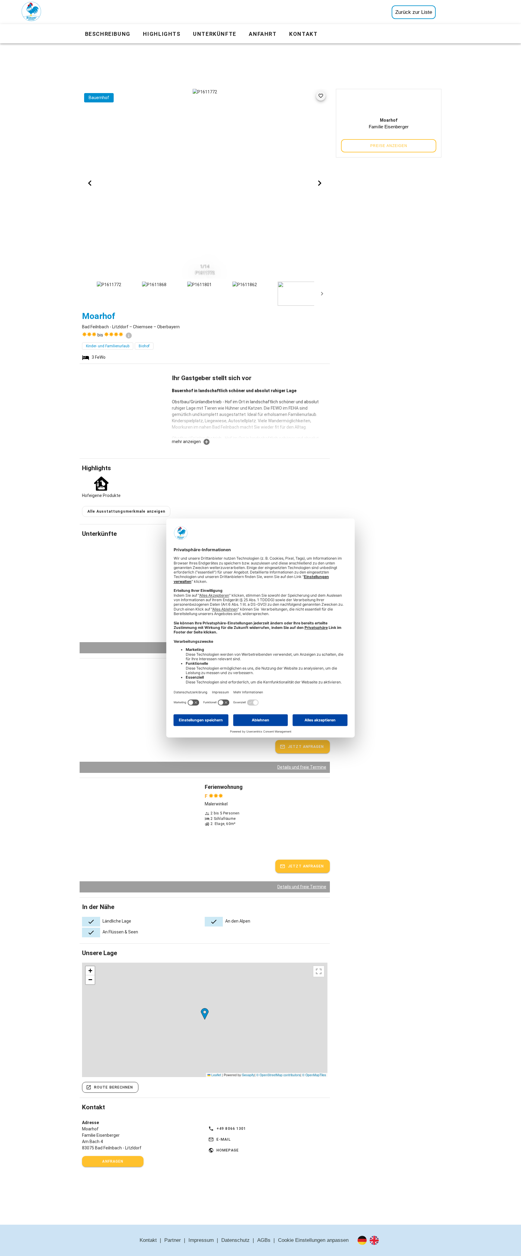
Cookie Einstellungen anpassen (313, 1240)
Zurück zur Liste (413, 12)
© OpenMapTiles (314, 1075)
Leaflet (215, 1075)
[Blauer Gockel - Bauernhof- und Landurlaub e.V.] (31, 12)
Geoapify (248, 1075)
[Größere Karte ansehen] (318, 971)
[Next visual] (319, 183)
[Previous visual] (89, 183)
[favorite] (321, 96)
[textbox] (249, 413)
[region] (204, 1020)
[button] (205, 1014)
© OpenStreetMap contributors (278, 1075)
